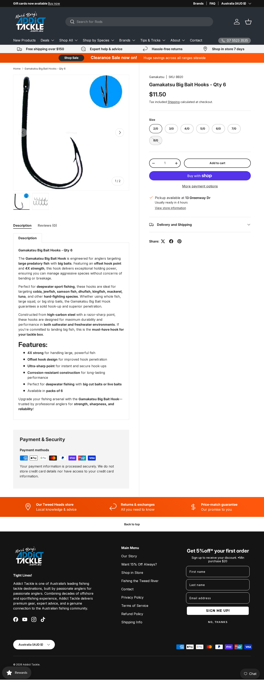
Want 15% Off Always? (139, 564)
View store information (170, 208)
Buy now (54, 3)
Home (17, 68)
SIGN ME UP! (218, 611)
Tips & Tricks (150, 40)
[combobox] (139, 21)
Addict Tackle (31, 664)
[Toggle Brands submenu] (133, 40)
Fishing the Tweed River (140, 581)
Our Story (129, 556)
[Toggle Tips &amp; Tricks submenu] (163, 40)
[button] (248, 21)
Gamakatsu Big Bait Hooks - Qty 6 (45, 68)
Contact (196, 40)
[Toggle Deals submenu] (52, 40)
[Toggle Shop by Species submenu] (112, 40)
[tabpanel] (71, 326)
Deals (45, 40)
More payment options (200, 186)
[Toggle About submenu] (183, 40)
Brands (198, 3)
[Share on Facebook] (171, 241)
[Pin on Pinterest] (179, 241)
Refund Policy (132, 614)
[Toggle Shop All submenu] (76, 40)
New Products (24, 40)
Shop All (66, 40)
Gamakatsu (156, 77)
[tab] (22, 225)
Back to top (132, 524)
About (175, 40)
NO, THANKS (218, 622)
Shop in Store (132, 573)
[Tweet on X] (163, 241)
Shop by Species (96, 40)
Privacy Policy (132, 597)
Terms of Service (134, 606)
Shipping (174, 102)
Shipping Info (131, 622)
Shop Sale (71, 57)
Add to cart (217, 163)
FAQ (212, 3)
